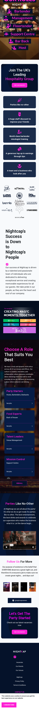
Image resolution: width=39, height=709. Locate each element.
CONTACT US (19, 692)
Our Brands (19, 666)
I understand (9, 705)
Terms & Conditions (19, 685)
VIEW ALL (19, 483)
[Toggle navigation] (4, 5)
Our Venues (19, 670)
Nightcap (19, 677)
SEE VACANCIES (19, 85)
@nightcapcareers (21, 600)
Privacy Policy (19, 681)
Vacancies (19, 662)
